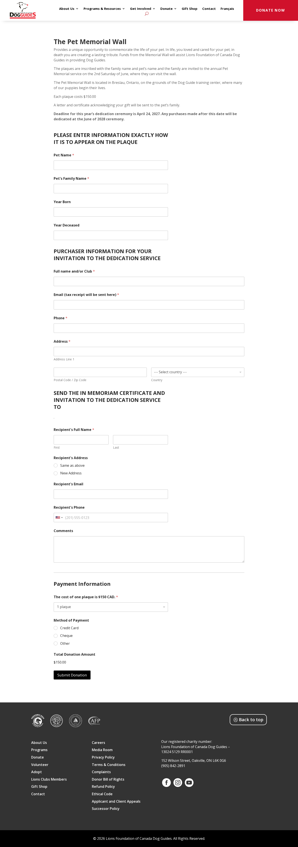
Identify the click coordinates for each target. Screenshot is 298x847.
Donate (166, 9)
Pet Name (64, 155)
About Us (66, 9)
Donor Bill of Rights (108, 780)
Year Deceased (66, 225)
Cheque (66, 635)
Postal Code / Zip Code (70, 380)
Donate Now (270, 10)
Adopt (36, 772)
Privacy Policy (103, 757)
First (57, 447)
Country (156, 380)
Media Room (102, 750)
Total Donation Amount (74, 654)
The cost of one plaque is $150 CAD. (86, 597)
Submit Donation (72, 675)
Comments (63, 531)
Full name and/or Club (74, 271)
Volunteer (39, 765)
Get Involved (140, 9)
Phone (60, 318)
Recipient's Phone (69, 507)
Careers (98, 743)
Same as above (72, 465)
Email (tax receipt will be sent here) (86, 295)
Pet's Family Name (71, 178)
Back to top (251, 720)
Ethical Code (102, 794)
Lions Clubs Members (49, 780)
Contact (209, 9)
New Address (71, 473)
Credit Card (69, 628)
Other (65, 643)
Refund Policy (103, 787)
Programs (39, 750)
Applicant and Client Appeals (116, 802)
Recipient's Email (68, 484)
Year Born (62, 202)
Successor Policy (106, 809)
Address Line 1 (64, 359)
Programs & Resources (102, 9)
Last (116, 447)
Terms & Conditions (108, 765)
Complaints (101, 772)
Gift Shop (189, 9)
